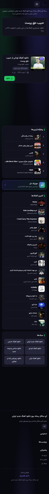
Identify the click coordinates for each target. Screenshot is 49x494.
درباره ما (44, 455)
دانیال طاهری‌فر (24, 476)
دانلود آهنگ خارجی (14, 341)
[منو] (37, 4)
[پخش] (38, 63)
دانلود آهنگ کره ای (35, 348)
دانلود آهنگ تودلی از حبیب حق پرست (17, 59)
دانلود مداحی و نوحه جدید (14, 350)
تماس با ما (43, 459)
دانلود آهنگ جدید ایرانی (20, 68)
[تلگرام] (44, 426)
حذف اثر (44, 463)
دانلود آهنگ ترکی (35, 358)
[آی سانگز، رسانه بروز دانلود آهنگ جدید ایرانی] (44, 4)
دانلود (8, 78)
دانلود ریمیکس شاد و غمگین (14, 360)
